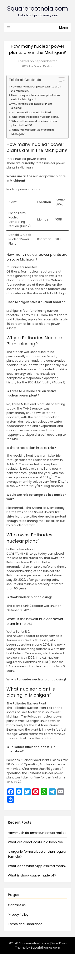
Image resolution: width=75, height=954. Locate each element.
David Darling (44, 66)
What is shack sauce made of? (32, 875)
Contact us (17, 905)
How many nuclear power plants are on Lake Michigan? (35, 97)
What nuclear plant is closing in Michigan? (32, 132)
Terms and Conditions (25, 924)
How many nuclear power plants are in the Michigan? (36, 88)
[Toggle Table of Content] (59, 80)
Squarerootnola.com (37, 8)
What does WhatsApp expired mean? (37, 866)
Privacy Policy (18, 914)
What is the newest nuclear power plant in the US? (34, 123)
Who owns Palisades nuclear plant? (35, 117)
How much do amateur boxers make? (37, 832)
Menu (63, 27)
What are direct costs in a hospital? (35, 842)
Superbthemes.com (45, 948)
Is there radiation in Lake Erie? (31, 112)
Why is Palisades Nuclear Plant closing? (31, 106)
